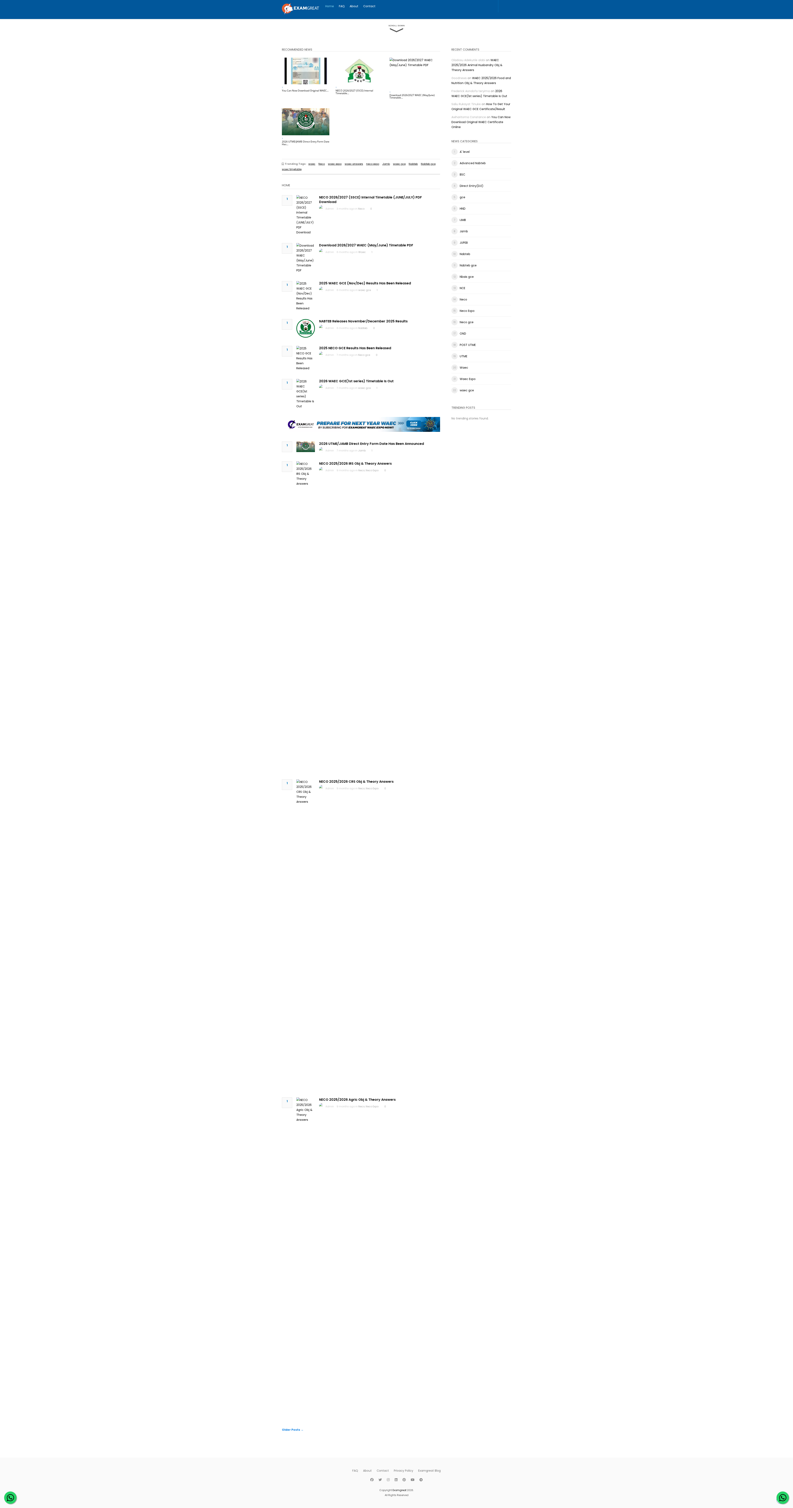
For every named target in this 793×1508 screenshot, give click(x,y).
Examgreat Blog (429, 1470)
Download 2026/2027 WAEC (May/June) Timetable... (412, 96)
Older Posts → (293, 1430)
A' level (465, 152)
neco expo (372, 164)
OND (463, 333)
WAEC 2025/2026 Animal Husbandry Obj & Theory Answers (476, 65)
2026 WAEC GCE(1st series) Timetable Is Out (356, 381)
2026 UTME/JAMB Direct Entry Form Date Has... (305, 143)
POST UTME (468, 345)
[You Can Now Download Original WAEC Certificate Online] (305, 71)
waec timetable (292, 169)
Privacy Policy (403, 1470)
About (354, 6)
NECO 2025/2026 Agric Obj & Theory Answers (357, 1099)
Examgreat (399, 1490)
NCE (462, 288)
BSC (462, 174)
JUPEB (464, 243)
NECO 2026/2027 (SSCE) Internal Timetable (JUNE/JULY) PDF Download (370, 199)
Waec (362, 252)
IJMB (463, 220)
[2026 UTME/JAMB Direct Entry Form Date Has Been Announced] (305, 121)
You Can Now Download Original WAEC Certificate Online (480, 122)
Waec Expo (468, 379)
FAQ (342, 6)
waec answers (354, 164)
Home (329, 6)
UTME (463, 356)
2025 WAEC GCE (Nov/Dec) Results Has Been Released (365, 283)
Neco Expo (372, 470)
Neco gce (364, 355)
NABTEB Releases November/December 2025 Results (363, 321)
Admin (329, 208)
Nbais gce (467, 277)
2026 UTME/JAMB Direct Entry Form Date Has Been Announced (371, 443)
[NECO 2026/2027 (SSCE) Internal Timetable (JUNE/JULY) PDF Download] (359, 71)
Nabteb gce (428, 164)
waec (311, 164)
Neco (321, 164)
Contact (369, 6)
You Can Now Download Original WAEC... (305, 90)
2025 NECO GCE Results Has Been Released (355, 348)
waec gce (399, 164)
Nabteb (413, 164)
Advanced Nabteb (473, 163)
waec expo (335, 164)
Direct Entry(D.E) (471, 186)
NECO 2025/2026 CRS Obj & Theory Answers (356, 781)
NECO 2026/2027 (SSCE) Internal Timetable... (354, 92)
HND (462, 209)
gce (462, 197)
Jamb (386, 164)
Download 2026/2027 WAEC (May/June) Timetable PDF (366, 245)
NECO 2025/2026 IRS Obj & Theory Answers (355, 463)
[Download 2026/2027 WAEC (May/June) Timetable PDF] (413, 73)
